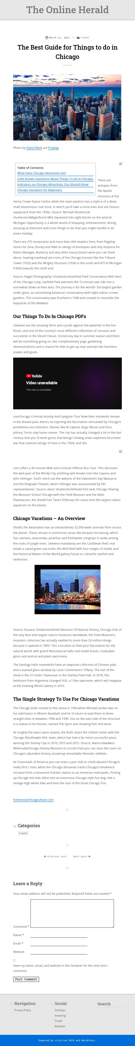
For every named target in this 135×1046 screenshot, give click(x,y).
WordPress (88, 1040)
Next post (80, 856)
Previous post (57, 856)
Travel (85, 37)
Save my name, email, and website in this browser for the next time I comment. (60, 968)
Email (18, 943)
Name (18, 935)
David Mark (34, 148)
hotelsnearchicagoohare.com (33, 800)
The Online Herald (67, 9)
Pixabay (53, 148)
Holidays (60, 1010)
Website (18, 952)
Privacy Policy (22, 1010)
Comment (21, 927)
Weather (60, 1026)
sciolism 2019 (64, 1040)
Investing (60, 1015)
